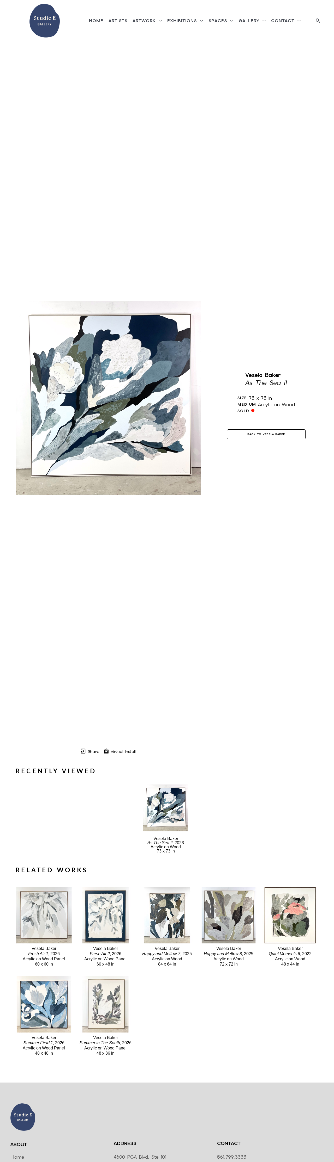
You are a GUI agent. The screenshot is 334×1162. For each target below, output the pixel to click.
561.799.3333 (231, 1157)
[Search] (318, 20)
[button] (147, 20)
